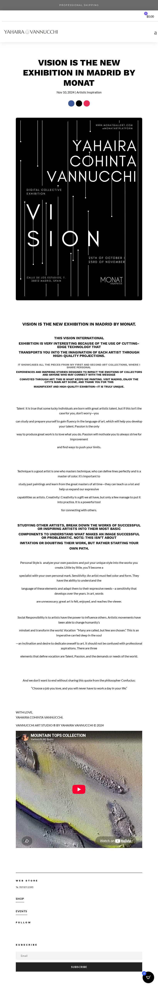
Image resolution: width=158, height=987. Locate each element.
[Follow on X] (79, 103)
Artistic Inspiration (89, 92)
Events (21, 911)
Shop (20, 898)
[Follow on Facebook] (71, 103)
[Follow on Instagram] (87, 103)
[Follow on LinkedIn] (42, 932)
